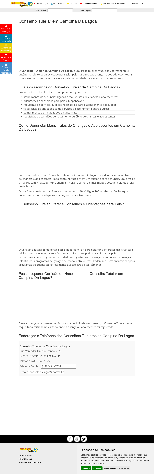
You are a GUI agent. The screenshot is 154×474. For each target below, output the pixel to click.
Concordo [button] (86, 468)
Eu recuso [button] (97, 468)
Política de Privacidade (30, 462)
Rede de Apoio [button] (137, 3)
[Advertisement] (77, 45)
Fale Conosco (25, 458)
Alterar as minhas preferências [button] (116, 468)
